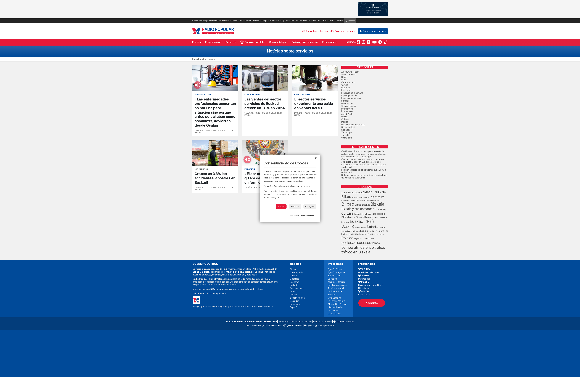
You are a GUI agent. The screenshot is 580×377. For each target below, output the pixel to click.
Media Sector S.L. (309, 216)
